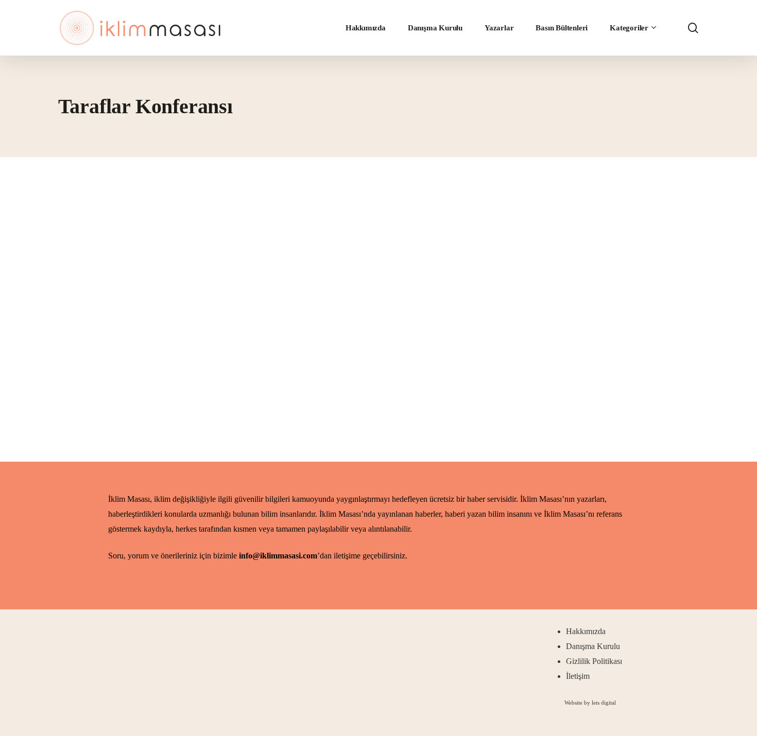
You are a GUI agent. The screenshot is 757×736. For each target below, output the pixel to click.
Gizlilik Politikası (594, 661)
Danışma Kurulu (593, 646)
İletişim (578, 676)
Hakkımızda (586, 631)
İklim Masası (118, 401)
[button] (590, 702)
